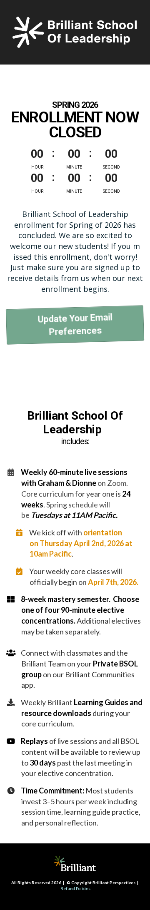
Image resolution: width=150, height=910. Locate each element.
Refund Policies (75, 888)
